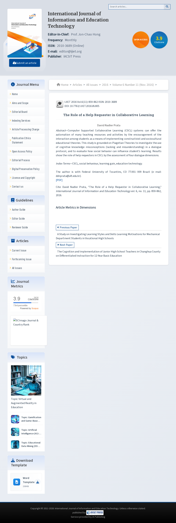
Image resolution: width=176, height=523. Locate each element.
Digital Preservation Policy (26, 168)
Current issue (19, 250)
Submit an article (26, 63)
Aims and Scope (20, 103)
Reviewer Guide (20, 227)
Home (15, 94)
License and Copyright (23, 177)
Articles (77, 84)
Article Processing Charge (25, 129)
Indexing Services (21, 120)
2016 (105, 84)
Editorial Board (20, 111)
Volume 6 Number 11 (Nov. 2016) (133, 84)
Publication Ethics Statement (21, 140)
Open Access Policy (22, 151)
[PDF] (59, 180)
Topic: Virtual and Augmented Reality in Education (23, 403)
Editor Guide (18, 218)
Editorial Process (21, 160)
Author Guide (18, 209)
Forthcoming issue (22, 259)
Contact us (17, 186)
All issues (17, 268)
